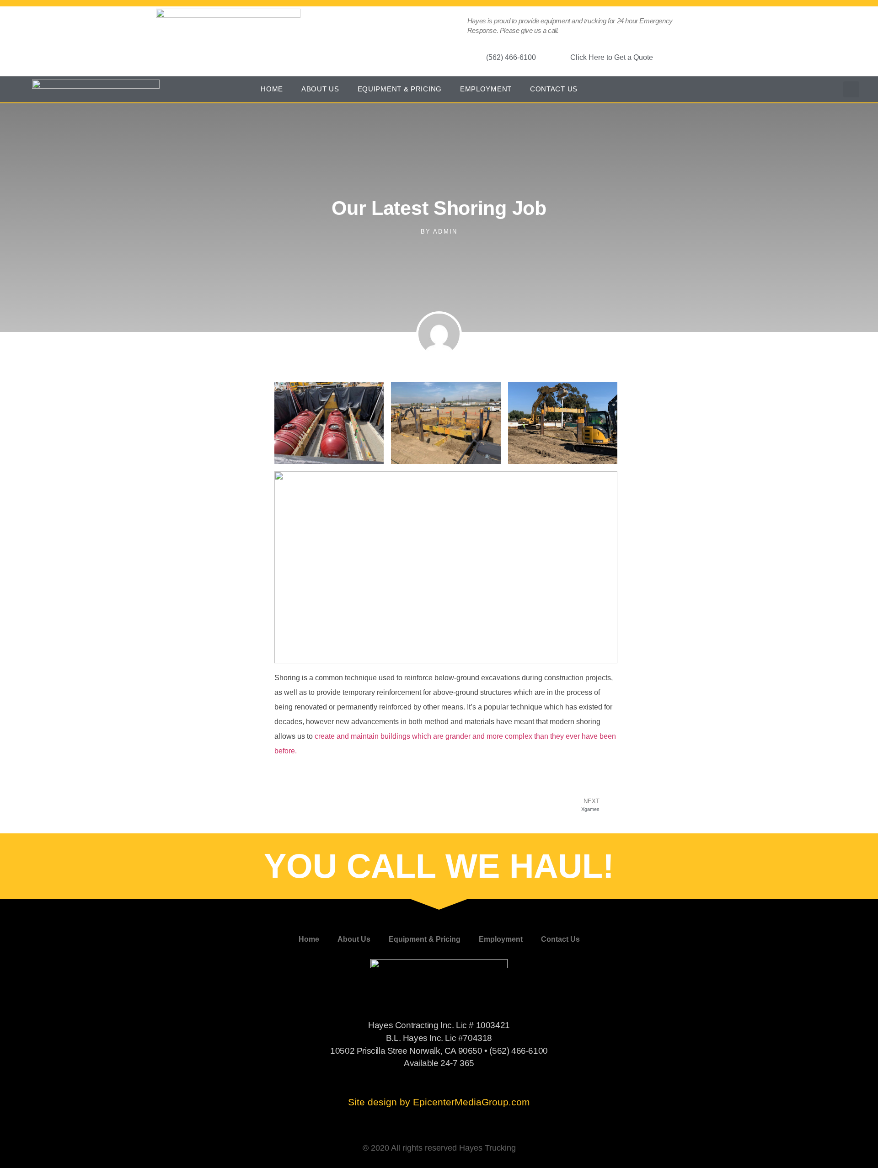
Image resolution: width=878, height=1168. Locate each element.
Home (272, 89)
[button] (851, 89)
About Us (320, 89)
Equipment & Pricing (400, 89)
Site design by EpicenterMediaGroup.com (439, 1102)
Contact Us (554, 89)
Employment (486, 89)
